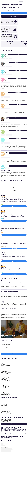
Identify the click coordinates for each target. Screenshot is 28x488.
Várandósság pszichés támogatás (5, 394)
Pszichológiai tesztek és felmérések (5, 411)
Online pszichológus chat (4, 379)
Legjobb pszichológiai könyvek (5, 450)
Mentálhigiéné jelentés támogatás (5, 377)
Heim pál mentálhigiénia (4, 371)
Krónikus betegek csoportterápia (5, 374)
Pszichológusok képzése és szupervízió (6, 413)
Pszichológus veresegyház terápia (5, 393)
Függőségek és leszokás (4, 404)
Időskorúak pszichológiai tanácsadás (6, 372)
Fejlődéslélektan (3, 366)
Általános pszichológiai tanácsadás (6, 414)
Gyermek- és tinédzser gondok (5, 403)
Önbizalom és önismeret (4, 405)
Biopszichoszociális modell (4, 364)
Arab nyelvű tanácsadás (4, 363)
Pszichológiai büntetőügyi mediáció (6, 387)
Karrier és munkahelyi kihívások (5, 406)
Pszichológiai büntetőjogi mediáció (5, 386)
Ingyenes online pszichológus (5, 373)
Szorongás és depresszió (4, 399)
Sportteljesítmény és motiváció (5, 410)
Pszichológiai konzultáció (4, 392)
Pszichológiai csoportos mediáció (5, 388)
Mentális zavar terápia (4, 378)
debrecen (2, 445)
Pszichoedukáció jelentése (4, 381)
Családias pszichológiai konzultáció (6, 365)
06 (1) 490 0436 (14, 16)
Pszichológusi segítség (4, 447)
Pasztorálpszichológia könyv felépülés (6, 380)
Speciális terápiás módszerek (5, 412)
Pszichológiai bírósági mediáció (5, 385)
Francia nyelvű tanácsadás (4, 370)
